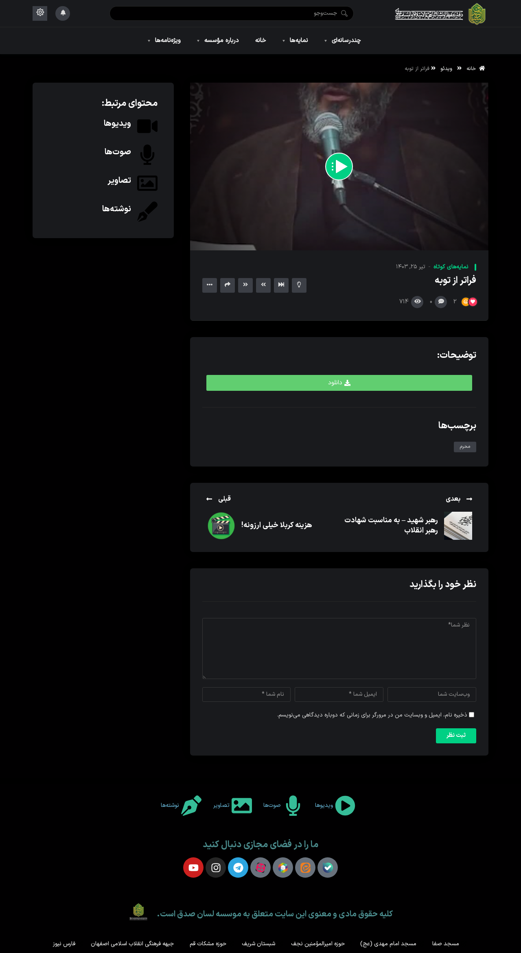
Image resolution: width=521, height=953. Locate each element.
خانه (472, 68)
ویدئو (446, 68)
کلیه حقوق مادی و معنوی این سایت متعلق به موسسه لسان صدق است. (275, 914)
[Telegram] (238, 867)
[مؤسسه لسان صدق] (440, 13)
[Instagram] (216, 867)
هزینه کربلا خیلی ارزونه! (276, 525)
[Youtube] (193, 867)
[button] (339, 383)
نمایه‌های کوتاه (450, 267)
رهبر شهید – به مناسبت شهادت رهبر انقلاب (391, 525)
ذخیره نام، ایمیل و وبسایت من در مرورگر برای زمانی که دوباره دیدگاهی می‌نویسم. (372, 715)
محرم (465, 446)
